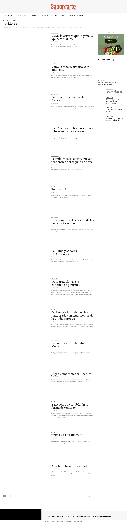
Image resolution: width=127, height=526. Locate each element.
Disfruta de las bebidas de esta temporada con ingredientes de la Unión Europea (72, 315)
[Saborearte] (63, 6)
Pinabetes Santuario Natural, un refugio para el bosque (108, 83)
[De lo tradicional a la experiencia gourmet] (26, 291)
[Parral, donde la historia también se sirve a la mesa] (101, 91)
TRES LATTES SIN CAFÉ (67, 435)
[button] (121, 15)
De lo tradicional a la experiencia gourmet (65, 283)
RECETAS (53, 401)
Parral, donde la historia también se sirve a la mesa (114, 91)
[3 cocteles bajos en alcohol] (26, 475)
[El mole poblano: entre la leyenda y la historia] (101, 119)
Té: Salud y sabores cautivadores (64, 252)
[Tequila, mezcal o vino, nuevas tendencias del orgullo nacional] (26, 168)
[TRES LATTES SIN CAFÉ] (26, 445)
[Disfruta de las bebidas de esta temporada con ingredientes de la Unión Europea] (26, 322)
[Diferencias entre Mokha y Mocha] (26, 352)
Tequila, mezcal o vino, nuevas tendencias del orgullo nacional (72, 160)
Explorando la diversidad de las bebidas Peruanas (72, 221)
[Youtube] (117, 15)
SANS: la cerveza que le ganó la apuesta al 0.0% (72, 37)
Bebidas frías (60, 189)
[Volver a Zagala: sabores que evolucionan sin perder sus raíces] (101, 100)
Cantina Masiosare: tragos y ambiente (70, 67)
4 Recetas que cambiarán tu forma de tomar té (69, 405)
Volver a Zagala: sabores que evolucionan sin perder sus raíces (114, 101)
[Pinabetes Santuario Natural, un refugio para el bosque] (111, 70)
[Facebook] (107, 15)
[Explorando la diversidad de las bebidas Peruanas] (26, 229)
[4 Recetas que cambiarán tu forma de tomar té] (26, 414)
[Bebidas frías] (26, 199)
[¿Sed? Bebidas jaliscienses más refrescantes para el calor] (26, 137)
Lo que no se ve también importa (114, 110)
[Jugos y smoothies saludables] (26, 383)
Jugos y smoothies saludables (71, 374)
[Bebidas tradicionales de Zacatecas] (26, 106)
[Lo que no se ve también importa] (101, 110)
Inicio (4, 20)
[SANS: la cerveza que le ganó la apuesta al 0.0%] (26, 45)
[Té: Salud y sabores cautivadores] (26, 260)
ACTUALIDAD (54, 32)
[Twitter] (114, 15)
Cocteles (54, 463)
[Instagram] (110, 15)
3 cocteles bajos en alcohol (69, 466)
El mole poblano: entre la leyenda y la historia (114, 119)
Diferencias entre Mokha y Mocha (69, 344)
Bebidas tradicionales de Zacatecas (67, 98)
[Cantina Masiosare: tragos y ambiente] (26, 76)
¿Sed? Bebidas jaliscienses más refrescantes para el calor (72, 129)
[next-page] (22, 496)
